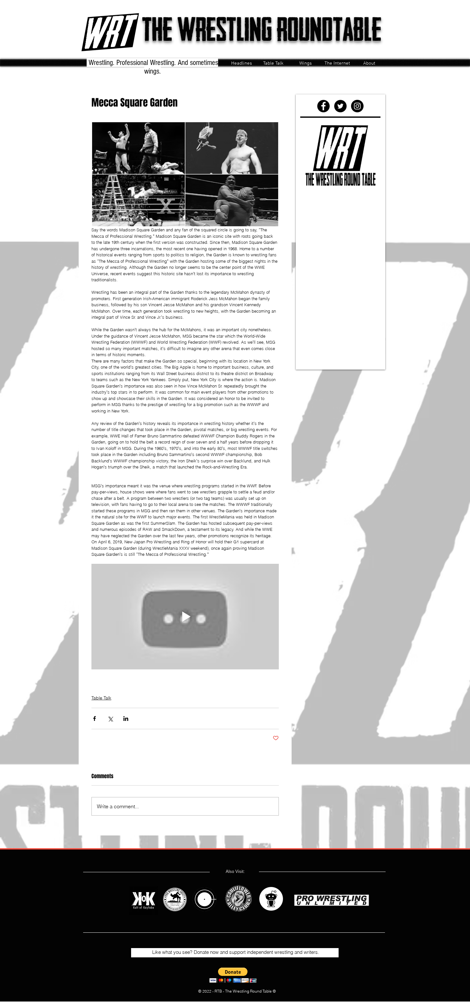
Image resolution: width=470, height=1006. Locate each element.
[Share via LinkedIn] (126, 718)
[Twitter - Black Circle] (340, 106)
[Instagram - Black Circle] (357, 106)
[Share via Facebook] (94, 718)
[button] (232, 975)
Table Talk (101, 698)
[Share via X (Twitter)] (110, 718)
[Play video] (185, 616)
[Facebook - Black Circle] (323, 106)
